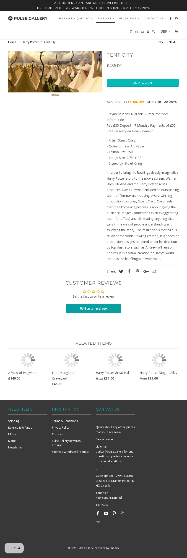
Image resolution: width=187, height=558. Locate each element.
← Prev (158, 42)
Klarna (12, 441)
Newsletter (15, 447)
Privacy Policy (60, 428)
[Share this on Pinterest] (136, 271)
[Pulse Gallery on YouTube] (106, 513)
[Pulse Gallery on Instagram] (122, 513)
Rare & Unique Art (76, 18)
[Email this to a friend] (153, 271)
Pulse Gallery (85, 548)
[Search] (154, 33)
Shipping (13, 421)
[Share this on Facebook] (128, 271)
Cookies (57, 434)
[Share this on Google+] (144, 271)
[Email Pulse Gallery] (98, 522)
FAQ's (12, 434)
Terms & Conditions (65, 421)
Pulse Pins (129, 18)
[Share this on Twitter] (120, 271)
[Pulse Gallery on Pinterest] (114, 513)
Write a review (93, 308)
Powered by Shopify (106, 548)
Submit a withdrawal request (70, 452)
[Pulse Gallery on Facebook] (98, 513)
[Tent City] (55, 74)
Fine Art (106, 18)
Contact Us (155, 18)
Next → (174, 42)
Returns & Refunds (20, 428)
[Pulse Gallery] (27, 17)
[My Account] (148, 33)
